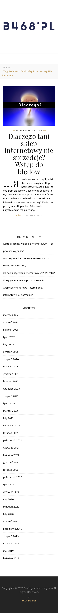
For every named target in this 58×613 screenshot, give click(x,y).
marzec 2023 (10, 410)
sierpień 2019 (11, 536)
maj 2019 (8, 550)
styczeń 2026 (11, 322)
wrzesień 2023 (11, 388)
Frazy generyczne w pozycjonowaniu (23, 280)
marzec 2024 (10, 366)
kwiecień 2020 (11, 506)
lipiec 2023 (9, 403)
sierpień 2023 (11, 396)
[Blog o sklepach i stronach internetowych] (29, 27)
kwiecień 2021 (11, 455)
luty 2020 (8, 514)
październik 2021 (12, 440)
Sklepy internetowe (29, 130)
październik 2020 (12, 477)
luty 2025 (8, 344)
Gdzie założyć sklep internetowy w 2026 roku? (29, 272)
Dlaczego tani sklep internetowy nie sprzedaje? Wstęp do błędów (29, 154)
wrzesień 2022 (11, 425)
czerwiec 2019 (11, 543)
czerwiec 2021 (11, 447)
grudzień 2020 (11, 462)
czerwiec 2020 (11, 491)
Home (6, 67)
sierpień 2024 (11, 359)
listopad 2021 (11, 432)
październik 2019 (12, 528)
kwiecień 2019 (11, 558)
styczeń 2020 (11, 521)
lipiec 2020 (9, 484)
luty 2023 (8, 418)
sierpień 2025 (11, 329)
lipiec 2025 (9, 337)
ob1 (18, 215)
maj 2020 (8, 499)
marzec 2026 (10, 314)
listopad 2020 (11, 469)
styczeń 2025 (11, 351)
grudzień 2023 (11, 373)
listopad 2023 (11, 381)
